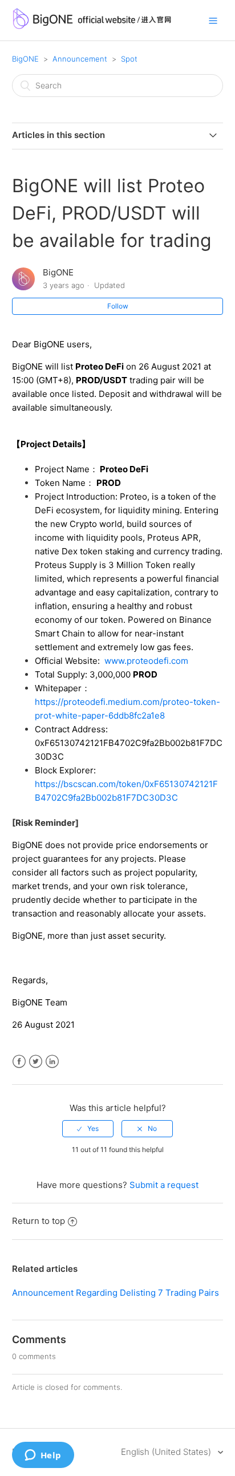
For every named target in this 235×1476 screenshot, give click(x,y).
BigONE (25, 58)
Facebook (19, 1062)
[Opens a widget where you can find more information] (42, 1456)
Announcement (79, 58)
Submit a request (163, 1184)
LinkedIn (52, 1062)
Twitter (36, 1062)
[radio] (88, 1128)
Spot (129, 58)
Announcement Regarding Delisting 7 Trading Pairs (115, 1292)
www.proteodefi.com (146, 660)
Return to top (38, 1220)
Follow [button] (117, 306)
